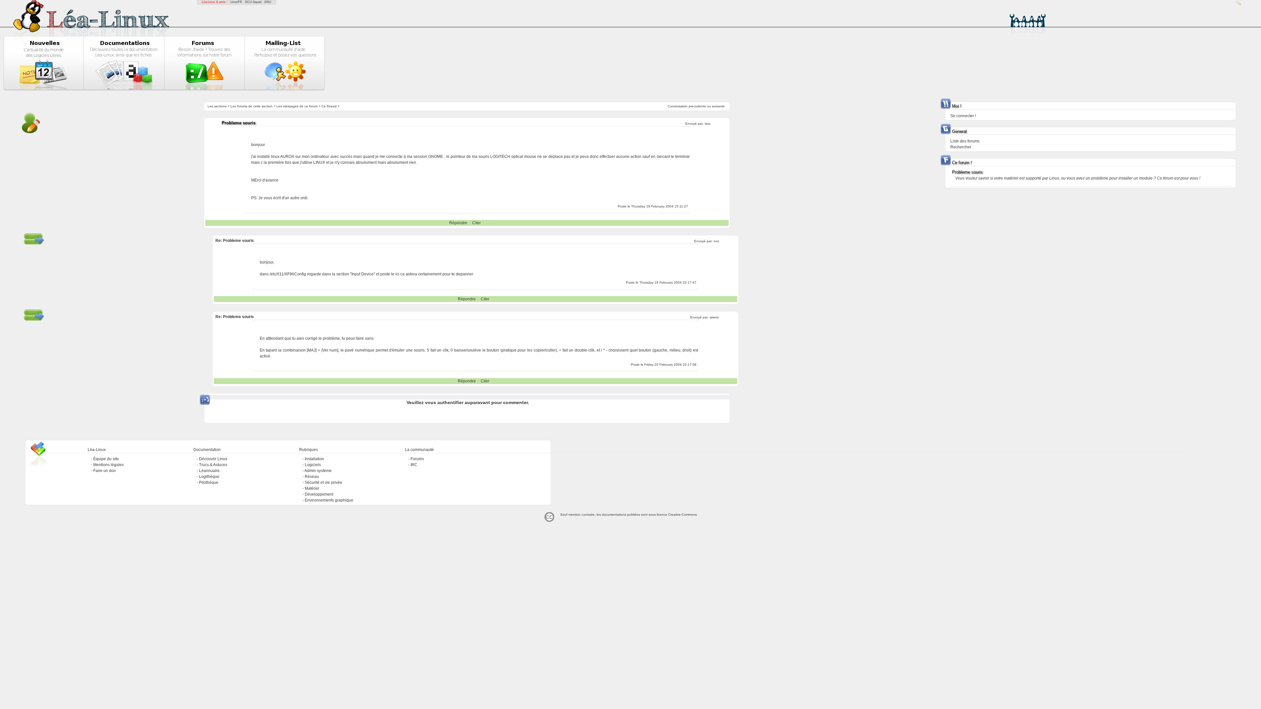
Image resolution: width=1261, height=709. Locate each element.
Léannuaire (209, 470)
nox (716, 241)
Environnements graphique (329, 500)
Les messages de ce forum (297, 106)
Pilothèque (208, 482)
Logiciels (313, 464)
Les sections (217, 106)
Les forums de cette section (252, 106)
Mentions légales (108, 464)
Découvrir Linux (213, 459)
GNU (267, 2)
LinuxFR (236, 2)
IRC (413, 464)
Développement (319, 494)
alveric (714, 317)
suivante (718, 106)
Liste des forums (965, 141)
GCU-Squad (253, 2)
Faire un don (104, 470)
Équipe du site (106, 459)
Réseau (312, 476)
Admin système (318, 470)
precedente (697, 106)
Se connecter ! (963, 116)
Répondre (458, 223)
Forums (417, 459)
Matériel (312, 488)
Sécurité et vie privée (323, 482)
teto (708, 123)
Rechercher (960, 147)
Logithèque (209, 476)
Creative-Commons (682, 514)
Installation (314, 459)
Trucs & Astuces (213, 464)
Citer (476, 223)
